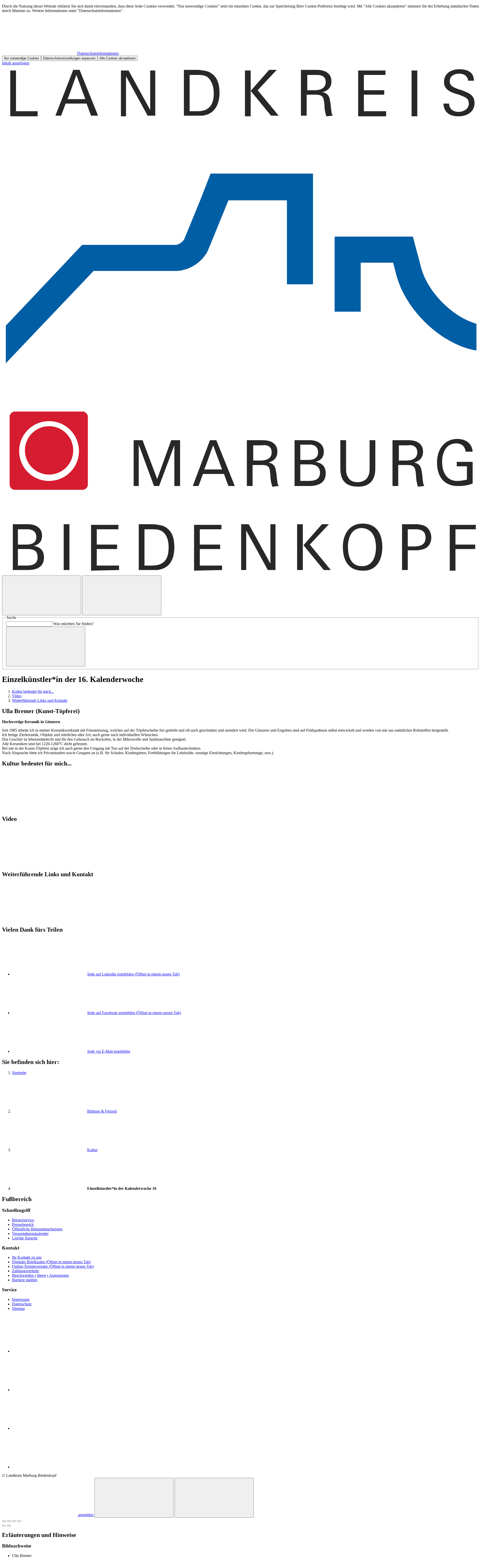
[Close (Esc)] (4, 1521)
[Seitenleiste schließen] (214, 1498)
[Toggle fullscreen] (14, 1521)
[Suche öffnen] (41, 595)
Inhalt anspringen (15, 63)
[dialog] (240, 32)
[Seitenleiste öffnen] (121, 595)
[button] (240, 785)
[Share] (9, 1521)
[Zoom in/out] (19, 1521)
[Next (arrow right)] (9, 1525)
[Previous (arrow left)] (4, 1525)
